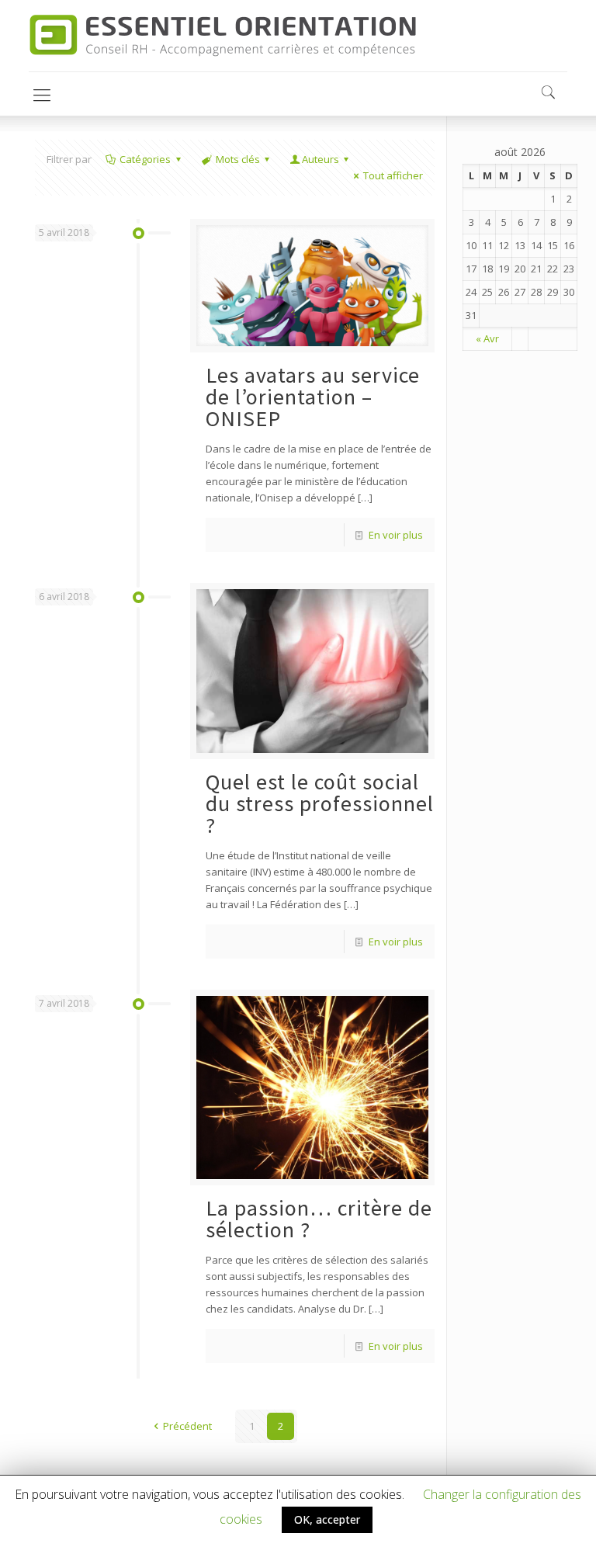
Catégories (145, 159)
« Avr (487, 338)
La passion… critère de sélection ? (319, 1218)
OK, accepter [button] (327, 1519)
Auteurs (320, 159)
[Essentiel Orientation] (222, 35)
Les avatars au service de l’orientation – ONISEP (313, 396)
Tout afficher (393, 175)
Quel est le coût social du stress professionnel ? (320, 803)
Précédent (187, 1426)
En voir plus (396, 535)
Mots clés (238, 159)
